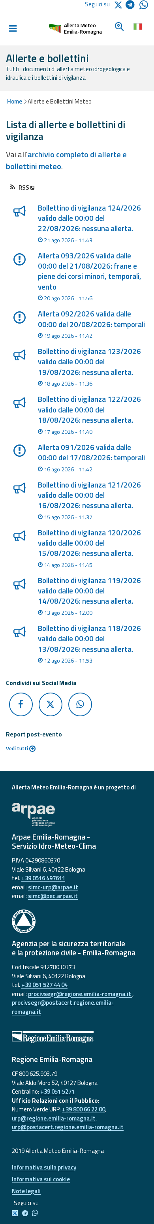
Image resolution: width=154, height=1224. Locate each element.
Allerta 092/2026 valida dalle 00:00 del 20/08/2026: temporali (91, 319)
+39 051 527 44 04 (44, 984)
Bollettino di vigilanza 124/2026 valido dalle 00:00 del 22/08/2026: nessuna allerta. (89, 218)
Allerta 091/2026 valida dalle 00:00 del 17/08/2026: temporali (91, 452)
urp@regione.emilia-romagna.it (54, 1118)
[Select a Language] (137, 26)
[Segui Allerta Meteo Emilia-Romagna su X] (16, 1213)
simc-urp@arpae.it (53, 887)
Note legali (26, 1191)
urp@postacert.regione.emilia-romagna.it (68, 1127)
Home (14, 101)
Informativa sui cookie (41, 1179)
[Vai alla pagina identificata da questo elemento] (19, 226)
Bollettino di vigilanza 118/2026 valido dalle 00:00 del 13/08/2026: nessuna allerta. (89, 639)
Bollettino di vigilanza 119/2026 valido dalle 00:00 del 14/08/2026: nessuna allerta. (89, 591)
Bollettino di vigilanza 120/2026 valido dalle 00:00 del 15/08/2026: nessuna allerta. (89, 543)
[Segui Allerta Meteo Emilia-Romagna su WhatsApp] (143, 6)
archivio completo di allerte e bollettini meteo (66, 160)
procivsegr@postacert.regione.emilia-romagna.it (63, 1007)
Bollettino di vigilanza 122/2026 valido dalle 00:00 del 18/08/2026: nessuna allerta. (89, 410)
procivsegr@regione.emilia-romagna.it (80, 993)
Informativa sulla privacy (44, 1167)
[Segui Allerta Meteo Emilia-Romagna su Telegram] (132, 6)
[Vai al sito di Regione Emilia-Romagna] (77, 1037)
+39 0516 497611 (43, 878)
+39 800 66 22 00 (83, 1109)
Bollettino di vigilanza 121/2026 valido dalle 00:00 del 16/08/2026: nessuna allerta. (89, 495)
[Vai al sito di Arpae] (77, 815)
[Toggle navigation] (12, 29)
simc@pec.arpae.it (53, 895)
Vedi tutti (17, 748)
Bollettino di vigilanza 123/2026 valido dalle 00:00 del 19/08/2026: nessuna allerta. (89, 362)
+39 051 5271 (57, 1091)
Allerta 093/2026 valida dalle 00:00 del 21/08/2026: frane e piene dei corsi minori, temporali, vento (89, 271)
